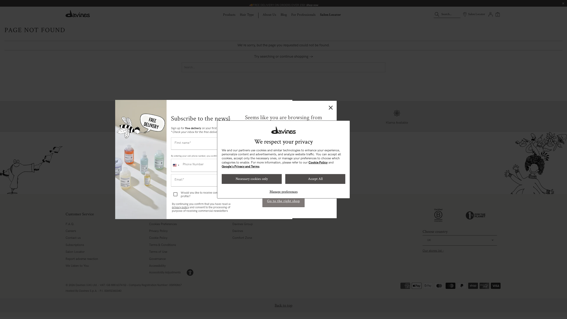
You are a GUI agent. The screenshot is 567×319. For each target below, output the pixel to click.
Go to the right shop (283, 201)
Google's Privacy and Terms (240, 166)
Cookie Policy (318, 162)
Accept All (315, 179)
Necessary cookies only (252, 179)
